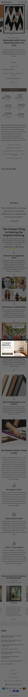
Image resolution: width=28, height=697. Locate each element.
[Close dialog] (26, 342)
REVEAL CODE (7, 353)
